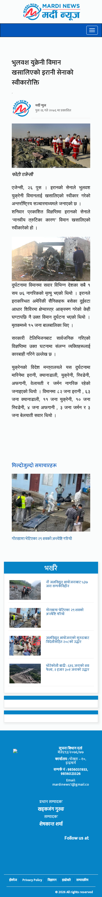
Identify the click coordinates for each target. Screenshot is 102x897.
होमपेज (13, 880)
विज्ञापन (52, 880)
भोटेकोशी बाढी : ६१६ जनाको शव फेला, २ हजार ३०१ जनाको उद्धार (67, 668)
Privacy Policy (32, 880)
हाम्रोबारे (66, 880)
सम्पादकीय (82, 880)
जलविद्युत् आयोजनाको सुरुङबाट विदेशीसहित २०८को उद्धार (67, 640)
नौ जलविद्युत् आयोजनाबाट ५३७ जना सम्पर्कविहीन (67, 584)
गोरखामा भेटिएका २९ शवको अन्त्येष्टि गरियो (42, 538)
